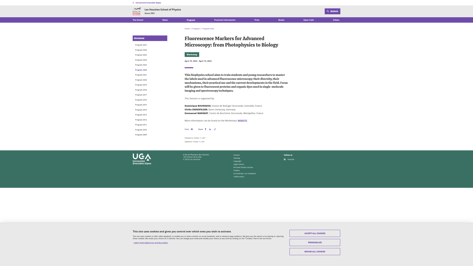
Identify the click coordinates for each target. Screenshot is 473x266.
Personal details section (243, 167)
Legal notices (238, 164)
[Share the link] (214, 129)
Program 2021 (141, 75)
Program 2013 (141, 115)
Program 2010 (141, 130)
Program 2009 (141, 134)
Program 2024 (141, 60)
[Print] (191, 129)
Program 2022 (141, 70)
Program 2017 (141, 95)
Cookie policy (238, 176)
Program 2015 (141, 105)
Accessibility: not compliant (244, 173)
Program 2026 (141, 50)
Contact (236, 155)
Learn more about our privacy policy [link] (151, 243)
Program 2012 (141, 120)
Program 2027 (141, 45)
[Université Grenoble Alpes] (142, 164)
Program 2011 (141, 125)
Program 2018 (141, 90)
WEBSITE (242, 120)
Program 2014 (141, 110)
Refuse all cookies (314, 251)
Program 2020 (141, 80)
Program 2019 (141, 85)
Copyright (237, 161)
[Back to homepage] (137, 11)
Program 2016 (141, 100)
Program (139, 38)
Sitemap (236, 158)
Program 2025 (141, 55)
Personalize (315, 242)
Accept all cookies (314, 233)
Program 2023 (141, 65)
